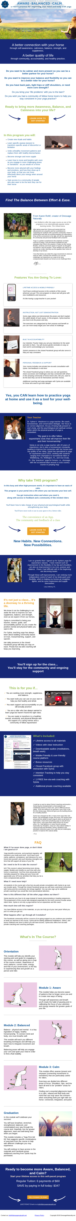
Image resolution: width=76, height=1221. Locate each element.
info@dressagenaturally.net (47, 1204)
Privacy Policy (39, 1215)
